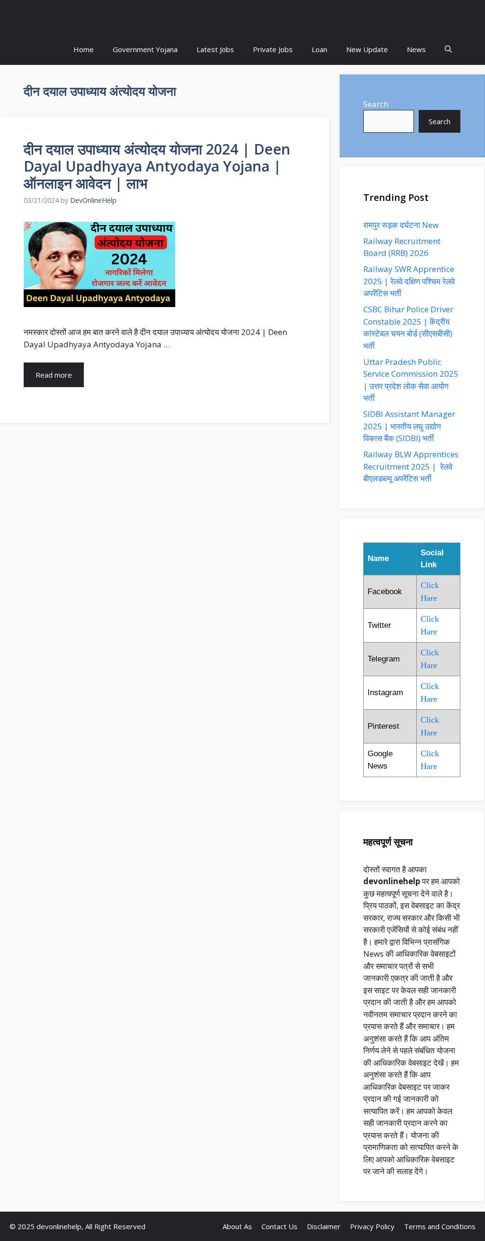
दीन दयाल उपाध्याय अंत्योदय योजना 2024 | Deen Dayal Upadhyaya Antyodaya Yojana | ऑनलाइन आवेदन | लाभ (157, 166)
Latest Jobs (215, 49)
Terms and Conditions (440, 1226)
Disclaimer (324, 1226)
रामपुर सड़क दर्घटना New (401, 224)
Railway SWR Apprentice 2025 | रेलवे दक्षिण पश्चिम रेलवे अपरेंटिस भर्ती (409, 281)
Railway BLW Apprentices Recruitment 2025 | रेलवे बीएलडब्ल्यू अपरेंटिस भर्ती (410, 466)
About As (237, 1226)
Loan (319, 49)
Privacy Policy (372, 1226)
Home (83, 49)
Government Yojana (145, 49)
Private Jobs (273, 49)
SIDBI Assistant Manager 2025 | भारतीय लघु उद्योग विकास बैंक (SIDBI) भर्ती (409, 426)
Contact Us (279, 1226)
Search (375, 104)
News (416, 49)
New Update (367, 49)
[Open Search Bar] (448, 49)
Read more (54, 375)
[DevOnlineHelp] (242, 17)
